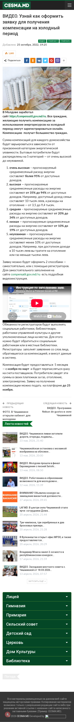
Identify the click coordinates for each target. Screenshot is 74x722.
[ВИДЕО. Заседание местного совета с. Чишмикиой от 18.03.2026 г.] (10, 570)
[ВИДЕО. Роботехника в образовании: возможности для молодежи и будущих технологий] (10, 482)
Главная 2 (65, 41)
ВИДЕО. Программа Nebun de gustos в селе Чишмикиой (56, 412)
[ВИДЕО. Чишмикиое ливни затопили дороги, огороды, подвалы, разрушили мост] (10, 437)
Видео (42, 41)
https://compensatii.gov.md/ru (27, 116)
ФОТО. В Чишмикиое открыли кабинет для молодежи (16, 415)
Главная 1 (53, 41)
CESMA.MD (23, 716)
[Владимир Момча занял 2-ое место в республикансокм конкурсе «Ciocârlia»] (10, 555)
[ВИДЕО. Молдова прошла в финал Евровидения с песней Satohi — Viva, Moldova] (10, 467)
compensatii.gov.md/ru (25, 274)
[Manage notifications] (7, 714)
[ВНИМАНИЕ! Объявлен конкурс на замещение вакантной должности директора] (10, 496)
